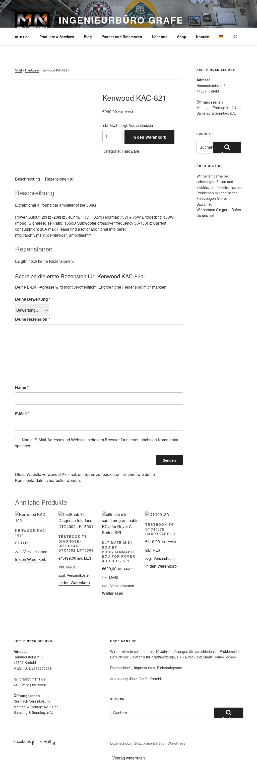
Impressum (143, 667)
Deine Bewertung (32, 299)
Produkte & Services (56, 36)
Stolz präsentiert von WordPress (159, 743)
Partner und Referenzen (122, 36)
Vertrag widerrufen (128, 758)
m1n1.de (22, 36)
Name (22, 387)
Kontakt (203, 36)
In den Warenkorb (149, 137)
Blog (88, 36)
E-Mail (22, 413)
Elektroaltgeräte (169, 667)
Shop (181, 36)
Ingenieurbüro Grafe (121, 19)
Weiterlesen (112, 593)
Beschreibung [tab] (27, 179)
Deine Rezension (32, 319)
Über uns (159, 36)
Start (18, 70)
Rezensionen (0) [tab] (60, 179)
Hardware (32, 70)
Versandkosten (141, 125)
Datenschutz (120, 667)
